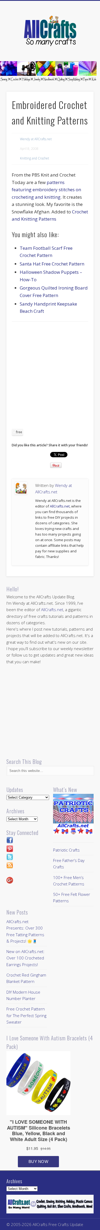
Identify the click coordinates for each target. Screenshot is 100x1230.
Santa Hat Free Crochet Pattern (52, 264)
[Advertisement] (50, 377)
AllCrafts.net (60, 506)
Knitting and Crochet (34, 158)
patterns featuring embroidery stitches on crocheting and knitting (46, 189)
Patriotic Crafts (66, 850)
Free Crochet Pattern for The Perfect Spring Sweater (26, 1015)
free (19, 432)
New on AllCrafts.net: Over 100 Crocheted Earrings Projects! (25, 958)
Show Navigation (80, 48)
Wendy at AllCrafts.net (36, 139)
